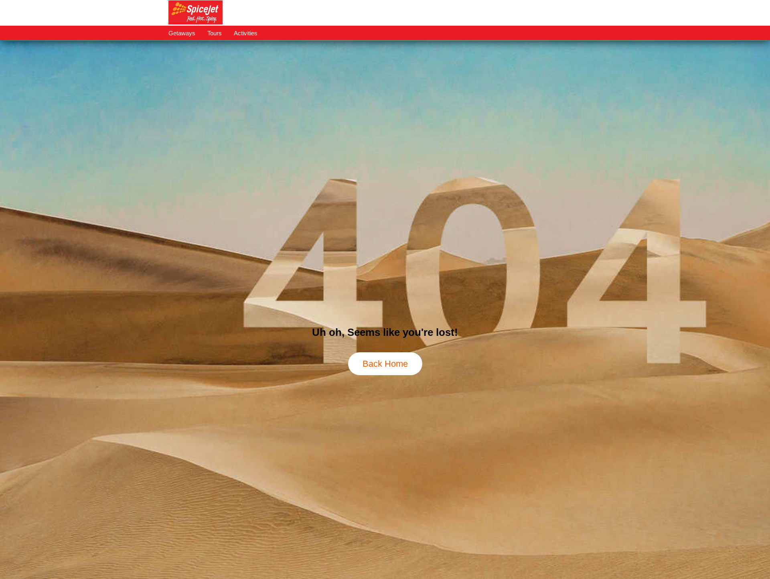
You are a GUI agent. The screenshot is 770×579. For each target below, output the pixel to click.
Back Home (385, 364)
